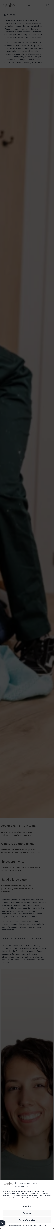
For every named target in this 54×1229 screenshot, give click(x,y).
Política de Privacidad (29, 1226)
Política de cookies (14, 1226)
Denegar (27, 1213)
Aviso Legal (43, 1226)
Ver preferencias (27, 1220)
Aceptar (27, 1206)
